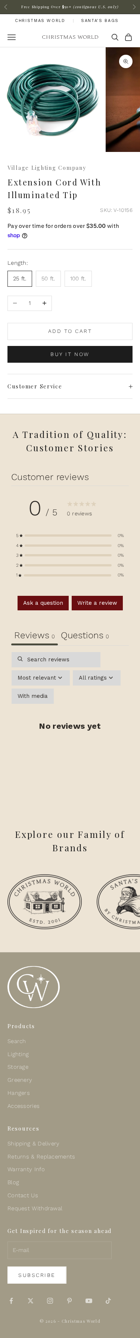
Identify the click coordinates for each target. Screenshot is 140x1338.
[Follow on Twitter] (30, 1300)
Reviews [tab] (34, 635)
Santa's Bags (100, 21)
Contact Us (22, 1195)
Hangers (18, 1093)
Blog (13, 1182)
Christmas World (40, 21)
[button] (70, 535)
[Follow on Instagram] (50, 1300)
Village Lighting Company (46, 167)
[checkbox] (33, 696)
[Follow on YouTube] (89, 1300)
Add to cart (70, 331)
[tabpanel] (70, 731)
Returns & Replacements (41, 1156)
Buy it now (69, 354)
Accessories (23, 1106)
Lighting (18, 1054)
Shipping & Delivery (33, 1143)
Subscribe (37, 1275)
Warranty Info (26, 1169)
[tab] (85, 636)
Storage (17, 1067)
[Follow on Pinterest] (69, 1300)
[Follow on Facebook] (11, 1300)
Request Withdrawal (34, 1208)
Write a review (97, 603)
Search (16, 1041)
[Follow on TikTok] (108, 1300)
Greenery (19, 1080)
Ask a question (43, 603)
